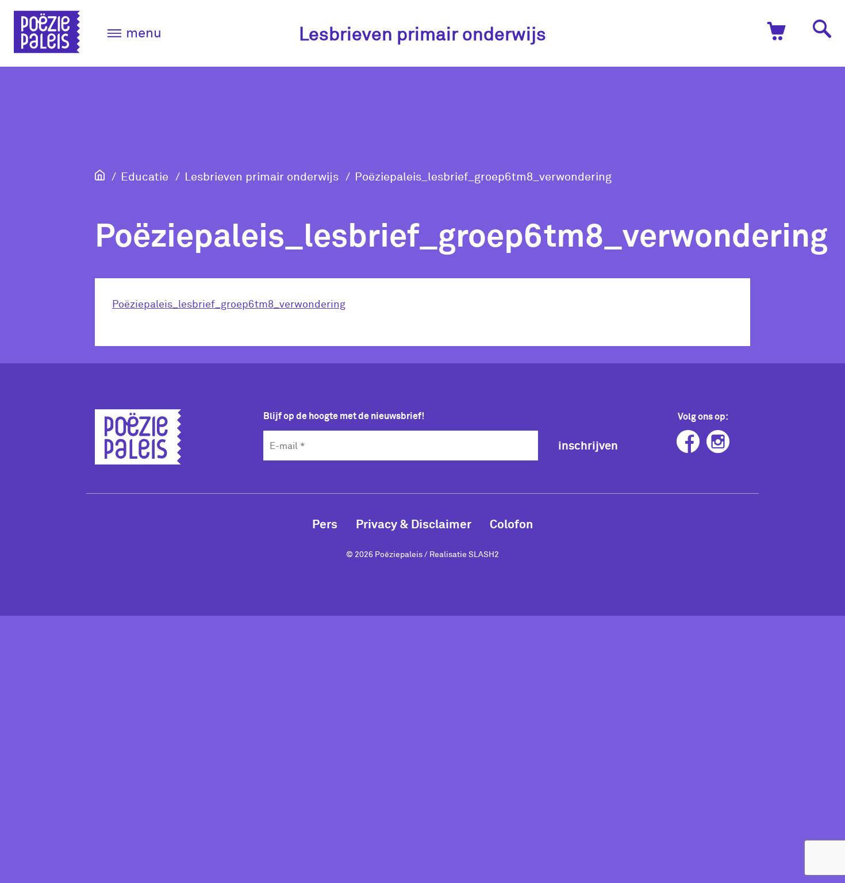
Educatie (144, 176)
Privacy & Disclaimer (413, 523)
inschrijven (588, 445)
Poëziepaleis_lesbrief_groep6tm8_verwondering (483, 176)
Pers (324, 523)
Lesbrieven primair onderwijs (422, 33)
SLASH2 (483, 554)
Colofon (511, 523)
